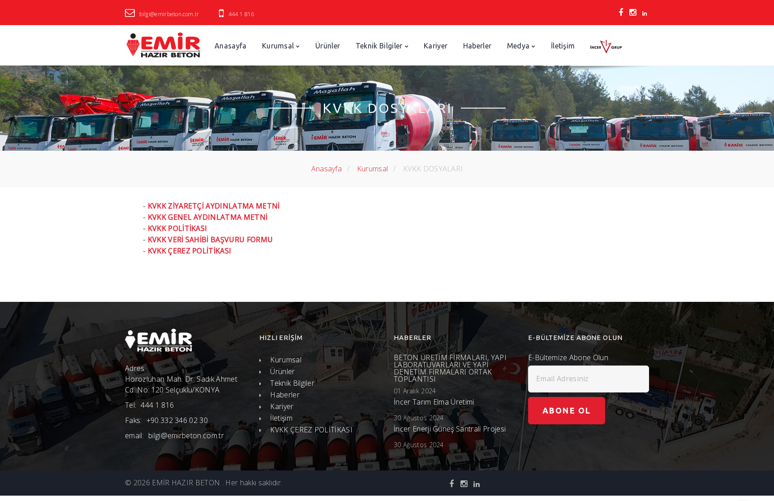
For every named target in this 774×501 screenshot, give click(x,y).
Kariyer (435, 46)
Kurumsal (278, 46)
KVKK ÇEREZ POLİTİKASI (190, 251)
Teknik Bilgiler (379, 46)
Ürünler (327, 46)
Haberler (477, 46)
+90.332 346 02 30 (177, 420)
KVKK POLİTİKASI (177, 228)
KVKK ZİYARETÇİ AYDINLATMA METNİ (214, 206)
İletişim (563, 46)
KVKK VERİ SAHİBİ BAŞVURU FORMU (210, 239)
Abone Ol (566, 410)
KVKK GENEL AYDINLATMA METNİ (208, 217)
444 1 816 (241, 14)
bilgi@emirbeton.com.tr (169, 14)
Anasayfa (231, 46)
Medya (518, 46)
